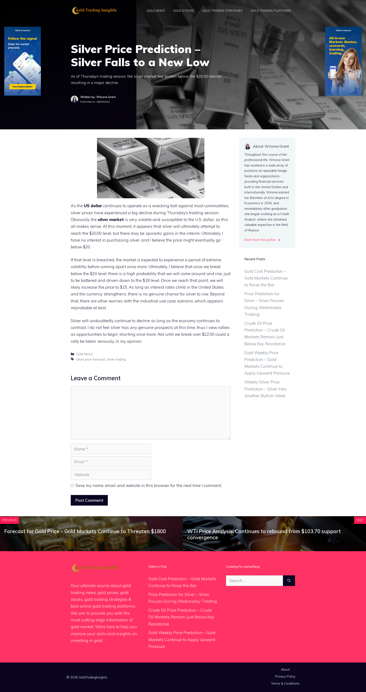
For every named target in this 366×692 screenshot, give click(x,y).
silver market (111, 219)
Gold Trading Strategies (222, 11)
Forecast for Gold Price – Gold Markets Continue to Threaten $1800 (85, 531)
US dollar (93, 205)
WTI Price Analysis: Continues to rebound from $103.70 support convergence (264, 534)
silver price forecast (90, 359)
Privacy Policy (285, 676)
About (285, 669)
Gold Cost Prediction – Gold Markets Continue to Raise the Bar (266, 278)
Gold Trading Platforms (271, 11)
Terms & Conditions (285, 683)
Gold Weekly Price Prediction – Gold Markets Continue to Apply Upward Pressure (181, 639)
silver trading (116, 359)
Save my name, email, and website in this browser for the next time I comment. (149, 485)
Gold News (156, 11)
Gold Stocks (183, 11)
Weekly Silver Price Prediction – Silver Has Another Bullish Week (265, 388)
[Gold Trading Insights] (94, 10)
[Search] (289, 580)
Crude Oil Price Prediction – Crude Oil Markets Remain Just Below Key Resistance (181, 617)
